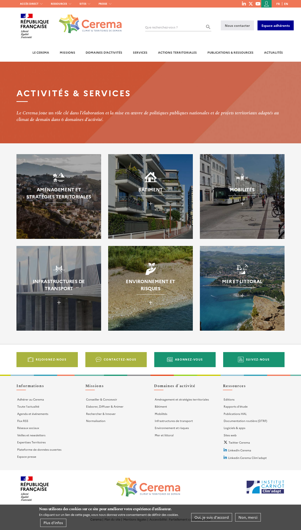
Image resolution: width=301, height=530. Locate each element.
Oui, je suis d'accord (211, 517)
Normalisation (95, 421)
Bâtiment (161, 406)
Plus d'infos (53, 522)
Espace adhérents (275, 25)
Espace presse (26, 456)
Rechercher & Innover (101, 414)
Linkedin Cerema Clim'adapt (247, 458)
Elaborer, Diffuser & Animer (104, 406)
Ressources (59, 3)
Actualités (273, 52)
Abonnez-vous (189, 359)
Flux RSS (22, 421)
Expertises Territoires (31, 442)
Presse (103, 3)
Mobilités (161, 414)
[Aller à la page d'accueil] (87, 20)
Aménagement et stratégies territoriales (182, 399)
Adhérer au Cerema (30, 399)
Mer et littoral (164, 435)
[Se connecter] (266, 4)
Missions (67, 52)
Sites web (230, 435)
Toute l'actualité (28, 406)
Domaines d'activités (104, 52)
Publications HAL (235, 414)
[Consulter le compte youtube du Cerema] (257, 3)
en (286, 4)
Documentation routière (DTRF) (245, 421)
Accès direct (29, 3)
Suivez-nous (258, 359)
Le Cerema (40, 52)
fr (278, 4)
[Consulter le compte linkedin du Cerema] (244, 3)
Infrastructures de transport (174, 421)
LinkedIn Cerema (239, 450)
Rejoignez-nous (51, 359)
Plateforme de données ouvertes (39, 449)
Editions (229, 399)
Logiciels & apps (234, 428)
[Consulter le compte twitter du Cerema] (251, 3)
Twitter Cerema (239, 442)
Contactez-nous (120, 359)
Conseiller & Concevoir (101, 399)
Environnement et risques (172, 428)
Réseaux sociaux (28, 428)
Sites (82, 3)
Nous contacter (237, 25)
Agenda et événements (32, 414)
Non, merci (247, 517)
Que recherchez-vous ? (161, 27)
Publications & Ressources (230, 52)
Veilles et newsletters (31, 435)
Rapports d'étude (236, 406)
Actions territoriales (177, 52)
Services (140, 52)
